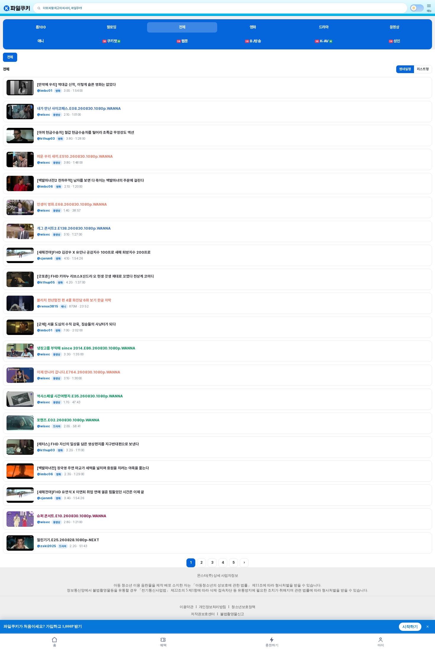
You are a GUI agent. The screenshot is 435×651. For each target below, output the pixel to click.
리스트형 (423, 69)
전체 (182, 27)
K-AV (323, 41)
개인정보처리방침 (212, 607)
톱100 (41, 27)
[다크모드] (417, 8)
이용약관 (186, 607)
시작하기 (410, 627)
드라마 (323, 27)
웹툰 (182, 41)
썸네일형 (405, 69)
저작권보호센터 (203, 614)
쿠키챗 (111, 41)
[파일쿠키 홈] (17, 8)
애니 (41, 41)
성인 (394, 41)
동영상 (394, 27)
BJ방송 (253, 41)
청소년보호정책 (243, 607)
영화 (253, 27)
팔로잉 (111, 27)
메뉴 (429, 10)
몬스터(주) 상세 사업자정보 (217, 575)
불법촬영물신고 (232, 614)
